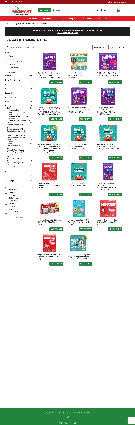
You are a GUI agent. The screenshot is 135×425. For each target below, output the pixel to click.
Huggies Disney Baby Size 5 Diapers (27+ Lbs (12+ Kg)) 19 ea (49, 185)
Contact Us (59, 412)
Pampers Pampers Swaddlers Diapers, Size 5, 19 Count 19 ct (78, 75)
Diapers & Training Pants (36, 24)
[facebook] (67, 418)
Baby (22, 24)
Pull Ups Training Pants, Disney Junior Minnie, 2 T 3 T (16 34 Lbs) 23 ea (78, 110)
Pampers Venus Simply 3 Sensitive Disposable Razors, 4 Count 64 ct (77, 146)
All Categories (11, 72)
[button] (17, 2)
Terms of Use (83, 412)
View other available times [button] (67, 33)
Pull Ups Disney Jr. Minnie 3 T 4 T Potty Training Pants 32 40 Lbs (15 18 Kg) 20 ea (49, 75)
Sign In (112, 2)
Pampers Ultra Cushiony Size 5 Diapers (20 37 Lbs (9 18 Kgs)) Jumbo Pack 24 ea (108, 146)
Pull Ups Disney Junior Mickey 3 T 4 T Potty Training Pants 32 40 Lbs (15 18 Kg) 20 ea (107, 111)
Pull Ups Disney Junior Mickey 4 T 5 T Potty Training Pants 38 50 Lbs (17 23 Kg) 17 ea (107, 186)
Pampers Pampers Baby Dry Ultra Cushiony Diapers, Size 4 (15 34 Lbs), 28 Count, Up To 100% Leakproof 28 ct (49, 111)
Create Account (121, 2)
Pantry (14, 24)
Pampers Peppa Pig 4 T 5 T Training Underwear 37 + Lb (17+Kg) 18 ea (78, 222)
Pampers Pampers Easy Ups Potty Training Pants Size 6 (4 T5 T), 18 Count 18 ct (79, 257)
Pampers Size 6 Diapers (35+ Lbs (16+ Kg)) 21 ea (77, 184)
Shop (7, 24)
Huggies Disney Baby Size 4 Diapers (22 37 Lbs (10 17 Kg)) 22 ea (108, 222)
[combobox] (44, 10)
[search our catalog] (53, 10)
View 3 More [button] (19, 217)
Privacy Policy (71, 412)
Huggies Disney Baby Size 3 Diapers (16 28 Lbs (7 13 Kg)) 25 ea (49, 257)
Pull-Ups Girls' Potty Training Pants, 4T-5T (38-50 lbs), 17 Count (108, 75)
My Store (49, 412)
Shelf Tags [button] (9, 181)
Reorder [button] (104, 10)
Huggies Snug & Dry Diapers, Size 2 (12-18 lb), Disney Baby (49, 222)
